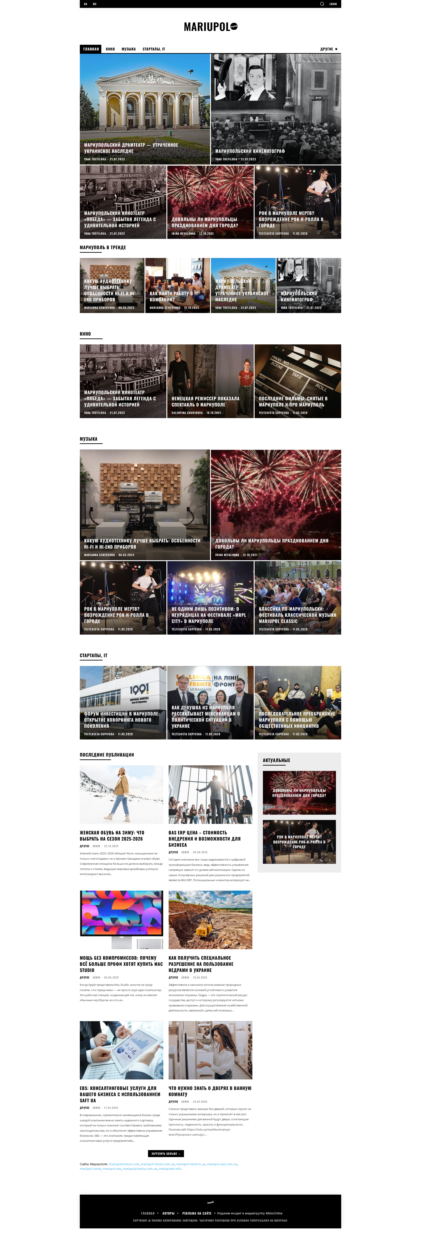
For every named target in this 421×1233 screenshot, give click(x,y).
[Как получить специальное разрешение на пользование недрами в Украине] (210, 920)
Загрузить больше (164, 1153)
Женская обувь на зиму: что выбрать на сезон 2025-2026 (112, 835)
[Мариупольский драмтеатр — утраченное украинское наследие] (145, 109)
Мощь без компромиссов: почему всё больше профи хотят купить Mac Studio (121, 963)
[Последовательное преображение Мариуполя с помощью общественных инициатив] (298, 702)
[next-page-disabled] (328, 778)
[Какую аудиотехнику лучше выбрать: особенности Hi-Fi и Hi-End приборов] (112, 285)
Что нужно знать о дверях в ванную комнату (210, 1091)
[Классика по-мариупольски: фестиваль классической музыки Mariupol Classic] (298, 598)
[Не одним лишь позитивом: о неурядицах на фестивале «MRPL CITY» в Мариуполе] (210, 598)
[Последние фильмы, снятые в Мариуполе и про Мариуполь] (298, 381)
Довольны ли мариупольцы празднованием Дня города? (299, 793)
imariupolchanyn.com (124, 1164)
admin (96, 846)
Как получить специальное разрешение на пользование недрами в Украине (201, 963)
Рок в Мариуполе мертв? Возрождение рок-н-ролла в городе (299, 842)
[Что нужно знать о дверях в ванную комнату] (210, 1050)
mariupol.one (112, 1168)
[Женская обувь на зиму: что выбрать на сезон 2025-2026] (121, 794)
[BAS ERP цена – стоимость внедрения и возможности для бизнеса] (210, 794)
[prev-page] (320, 778)
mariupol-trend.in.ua (190, 1164)
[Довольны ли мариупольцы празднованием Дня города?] (210, 202)
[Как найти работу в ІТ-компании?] (177, 285)
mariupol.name (90, 1168)
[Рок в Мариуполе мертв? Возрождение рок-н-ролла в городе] (298, 202)
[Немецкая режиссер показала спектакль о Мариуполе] (210, 381)
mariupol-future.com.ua (158, 1164)
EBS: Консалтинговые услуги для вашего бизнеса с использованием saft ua (120, 1094)
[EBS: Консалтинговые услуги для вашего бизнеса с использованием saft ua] (121, 1050)
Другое (84, 846)
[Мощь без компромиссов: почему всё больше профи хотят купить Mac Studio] (121, 920)
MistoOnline (274, 1213)
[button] (322, 4)
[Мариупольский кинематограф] (276, 109)
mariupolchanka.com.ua (140, 1168)
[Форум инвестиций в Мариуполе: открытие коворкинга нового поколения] (123, 702)
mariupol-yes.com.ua (222, 1164)
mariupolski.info (170, 1168)
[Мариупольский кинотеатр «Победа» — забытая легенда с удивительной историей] (123, 202)
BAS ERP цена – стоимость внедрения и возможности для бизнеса (205, 838)
